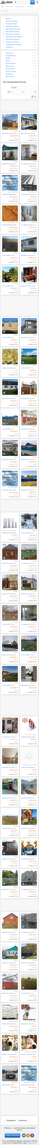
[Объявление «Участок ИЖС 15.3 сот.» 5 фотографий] (10, 817)
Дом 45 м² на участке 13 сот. (10, 164)
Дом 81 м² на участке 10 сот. (29, 459)
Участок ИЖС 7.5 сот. (27, 993)
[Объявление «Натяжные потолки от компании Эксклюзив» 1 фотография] (10, 756)
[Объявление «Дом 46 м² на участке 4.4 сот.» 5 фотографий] (10, 387)
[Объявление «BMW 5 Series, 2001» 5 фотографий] (10, 1073)
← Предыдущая (10, 1120)
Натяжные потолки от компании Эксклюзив (10, 767)
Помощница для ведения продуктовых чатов (29, 737)
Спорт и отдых (11, 71)
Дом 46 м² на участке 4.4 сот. (10, 398)
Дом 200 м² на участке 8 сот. (29, 828)
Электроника (10, 68)
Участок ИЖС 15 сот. (8, 685)
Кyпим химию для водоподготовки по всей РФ (10, 225)
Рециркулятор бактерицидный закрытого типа (10, 533)
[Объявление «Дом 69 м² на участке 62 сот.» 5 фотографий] (10, 552)
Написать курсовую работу (29, 767)
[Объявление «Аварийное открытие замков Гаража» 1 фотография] (29, 1012)
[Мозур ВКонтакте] (24, 1135)
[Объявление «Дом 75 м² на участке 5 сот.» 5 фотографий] (29, 582)
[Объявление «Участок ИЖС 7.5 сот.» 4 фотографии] (29, 982)
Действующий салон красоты (29, 685)
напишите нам (32, 1143)
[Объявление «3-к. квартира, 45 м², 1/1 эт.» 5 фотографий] (29, 552)
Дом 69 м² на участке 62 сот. (10, 563)
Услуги (8, 61)
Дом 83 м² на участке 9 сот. (10, 459)
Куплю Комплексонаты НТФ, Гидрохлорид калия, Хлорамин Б (10, 1024)
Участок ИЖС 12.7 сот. (28, 655)
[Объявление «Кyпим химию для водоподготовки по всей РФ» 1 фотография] (10, 213)
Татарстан (9, 47)
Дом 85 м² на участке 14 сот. (29, 798)
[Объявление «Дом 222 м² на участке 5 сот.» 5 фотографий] (10, 643)
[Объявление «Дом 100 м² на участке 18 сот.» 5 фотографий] (29, 122)
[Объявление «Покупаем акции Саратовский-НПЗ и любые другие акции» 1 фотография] (10, 478)
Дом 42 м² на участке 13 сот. (10, 963)
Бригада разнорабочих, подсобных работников (29, 859)
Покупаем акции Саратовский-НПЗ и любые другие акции (10, 490)
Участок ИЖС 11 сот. (27, 533)
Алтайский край (11, 24)
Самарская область (13, 42)
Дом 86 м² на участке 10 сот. (29, 255)
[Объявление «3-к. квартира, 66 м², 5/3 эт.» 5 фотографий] (29, 213)
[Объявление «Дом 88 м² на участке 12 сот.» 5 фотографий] (10, 786)
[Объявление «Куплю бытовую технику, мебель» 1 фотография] (29, 274)
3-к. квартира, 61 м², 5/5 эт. (29, 624)
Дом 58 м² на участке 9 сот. (10, 889)
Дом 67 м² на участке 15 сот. (29, 963)
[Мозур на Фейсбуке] (32, 1135)
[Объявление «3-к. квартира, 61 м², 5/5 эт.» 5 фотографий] (29, 613)
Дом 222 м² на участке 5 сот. (10, 655)
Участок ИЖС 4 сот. (8, 286)
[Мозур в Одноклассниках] (28, 1135)
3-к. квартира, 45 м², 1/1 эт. (29, 563)
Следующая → (23, 1120)
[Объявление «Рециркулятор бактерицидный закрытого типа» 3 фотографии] (10, 521)
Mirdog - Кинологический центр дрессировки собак (10, 1054)
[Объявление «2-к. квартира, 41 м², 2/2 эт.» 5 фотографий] (29, 921)
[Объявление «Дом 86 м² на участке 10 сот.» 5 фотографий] (29, 244)
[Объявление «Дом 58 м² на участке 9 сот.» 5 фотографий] (10, 878)
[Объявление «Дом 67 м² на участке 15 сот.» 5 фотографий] (29, 951)
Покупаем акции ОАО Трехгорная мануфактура (29, 1085)
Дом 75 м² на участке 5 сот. (29, 594)
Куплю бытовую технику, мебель (29, 286)
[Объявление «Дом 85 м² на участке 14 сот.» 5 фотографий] (29, 786)
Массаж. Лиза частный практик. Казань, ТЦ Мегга (29, 1054)
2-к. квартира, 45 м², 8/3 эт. (29, 164)
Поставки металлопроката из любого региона (29, 194)
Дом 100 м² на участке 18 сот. (29, 133)
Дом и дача (10, 66)
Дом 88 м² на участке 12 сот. (10, 798)
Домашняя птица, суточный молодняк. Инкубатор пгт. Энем (10, 368)
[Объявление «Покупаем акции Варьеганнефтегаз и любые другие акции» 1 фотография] (10, 183)
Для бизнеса (10, 76)
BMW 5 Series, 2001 (8, 1085)
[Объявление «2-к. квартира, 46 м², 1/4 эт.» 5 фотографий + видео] (10, 725)
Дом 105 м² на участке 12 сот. (29, 337)
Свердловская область (14, 44)
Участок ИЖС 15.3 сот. (9, 828)
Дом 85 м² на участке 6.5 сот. (10, 133)
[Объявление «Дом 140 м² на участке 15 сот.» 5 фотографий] (10, 582)
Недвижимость (20, 6)
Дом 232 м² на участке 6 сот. (29, 398)
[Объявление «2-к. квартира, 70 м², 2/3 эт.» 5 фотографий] (29, 878)
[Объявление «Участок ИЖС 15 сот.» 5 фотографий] (10, 674)
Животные (9, 74)
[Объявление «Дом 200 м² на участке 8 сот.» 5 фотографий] (29, 817)
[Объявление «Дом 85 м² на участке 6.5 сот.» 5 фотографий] (10, 122)
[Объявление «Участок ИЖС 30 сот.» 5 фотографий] (10, 244)
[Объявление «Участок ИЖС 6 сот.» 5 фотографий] (10, 417)
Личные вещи (10, 63)
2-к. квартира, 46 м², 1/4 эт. (10, 737)
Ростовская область (13, 39)
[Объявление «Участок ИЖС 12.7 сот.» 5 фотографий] (29, 643)
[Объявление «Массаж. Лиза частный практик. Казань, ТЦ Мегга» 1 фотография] (29, 1043)
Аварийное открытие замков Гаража (29, 1024)
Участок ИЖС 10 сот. (27, 368)
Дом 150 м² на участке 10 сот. (29, 429)
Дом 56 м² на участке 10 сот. (10, 993)
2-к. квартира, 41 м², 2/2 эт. (29, 932)
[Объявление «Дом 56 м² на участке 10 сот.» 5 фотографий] (10, 982)
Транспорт (9, 6)
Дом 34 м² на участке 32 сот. (29, 490)
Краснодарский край (13, 29)
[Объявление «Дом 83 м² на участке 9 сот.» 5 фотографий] (10, 448)
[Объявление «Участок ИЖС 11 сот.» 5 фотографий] (29, 521)
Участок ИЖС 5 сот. (8, 337)
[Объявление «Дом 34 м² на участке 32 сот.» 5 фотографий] (29, 478)
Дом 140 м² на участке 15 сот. (10, 594)
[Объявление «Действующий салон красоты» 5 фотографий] (29, 674)
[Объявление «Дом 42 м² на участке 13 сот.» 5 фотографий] (10, 951)
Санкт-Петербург (12, 21)
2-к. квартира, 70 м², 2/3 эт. (29, 889)
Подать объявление (12, 1135)
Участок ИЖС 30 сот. (8, 255)
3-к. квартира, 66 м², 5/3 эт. (29, 225)
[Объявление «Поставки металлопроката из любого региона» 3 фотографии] (29, 183)
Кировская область (12, 26)
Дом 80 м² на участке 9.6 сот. (10, 859)
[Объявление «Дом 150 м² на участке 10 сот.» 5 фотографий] (29, 417)
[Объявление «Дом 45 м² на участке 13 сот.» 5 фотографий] (10, 152)
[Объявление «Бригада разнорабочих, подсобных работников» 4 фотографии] (29, 847)
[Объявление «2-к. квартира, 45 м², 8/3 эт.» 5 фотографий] (29, 152)
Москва (8, 18)
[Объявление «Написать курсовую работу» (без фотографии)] (29, 756)
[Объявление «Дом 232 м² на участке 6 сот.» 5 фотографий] (29, 387)
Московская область (13, 34)
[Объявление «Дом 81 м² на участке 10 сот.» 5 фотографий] (29, 448)
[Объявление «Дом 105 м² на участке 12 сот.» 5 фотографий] (29, 326)
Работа (30, 6)
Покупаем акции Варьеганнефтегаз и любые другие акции (10, 194)
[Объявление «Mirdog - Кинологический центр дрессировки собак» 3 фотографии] (10, 1043)
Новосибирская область (14, 37)
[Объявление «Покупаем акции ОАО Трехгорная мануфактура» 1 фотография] (29, 1073)
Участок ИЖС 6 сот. (8, 429)
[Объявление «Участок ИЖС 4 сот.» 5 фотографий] (10, 274)
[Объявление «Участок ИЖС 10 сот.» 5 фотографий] (29, 356)
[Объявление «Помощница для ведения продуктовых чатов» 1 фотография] (29, 725)
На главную (5, 11)
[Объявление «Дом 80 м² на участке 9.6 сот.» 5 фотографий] (10, 847)
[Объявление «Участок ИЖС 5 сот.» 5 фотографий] (10, 326)
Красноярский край (12, 31)
